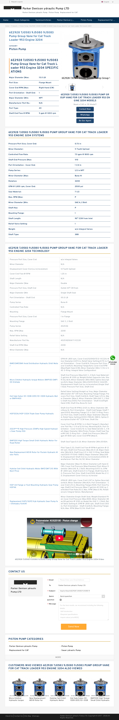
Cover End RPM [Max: (19, 88)
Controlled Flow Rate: (18, 154)
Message (52, 604)
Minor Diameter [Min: (18, 202)
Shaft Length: (14, 218)
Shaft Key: (13, 208)
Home (5, 20)
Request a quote (17, 2)
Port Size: (13, 83)
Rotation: (12, 181)
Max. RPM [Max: (15, 197)
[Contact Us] (113, 360)
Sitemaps (35, 716)
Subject (51, 591)
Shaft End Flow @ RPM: (19, 113)
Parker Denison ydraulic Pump (67, 20)
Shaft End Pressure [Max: (20, 160)
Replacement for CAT (107, 20)
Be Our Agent (85, 121)
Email (51, 580)
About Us (9, 716)
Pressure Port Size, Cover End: (22, 144)
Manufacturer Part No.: (19, 103)
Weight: (11, 229)
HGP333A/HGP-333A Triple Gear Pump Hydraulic (32, 414)
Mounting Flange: (16, 213)
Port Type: (13, 108)
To (50, 585)
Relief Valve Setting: (17, 224)
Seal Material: (14, 192)
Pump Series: (14, 170)
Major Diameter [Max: (19, 77)
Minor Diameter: (15, 149)
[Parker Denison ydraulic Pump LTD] (12, 7)
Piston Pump (86, 20)
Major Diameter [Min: (19, 98)
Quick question (50, 598)
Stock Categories (22, 20)
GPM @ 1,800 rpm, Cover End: (22, 186)
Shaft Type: (13, 234)
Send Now (73, 626)
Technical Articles (43, 20)
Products (14, 26)
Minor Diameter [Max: (18, 176)
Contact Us (18, 716)
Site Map (27, 716)
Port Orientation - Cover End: (21, 165)
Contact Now (85, 109)
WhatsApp (85, 115)
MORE (58, 657)
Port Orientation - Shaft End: (22, 93)
